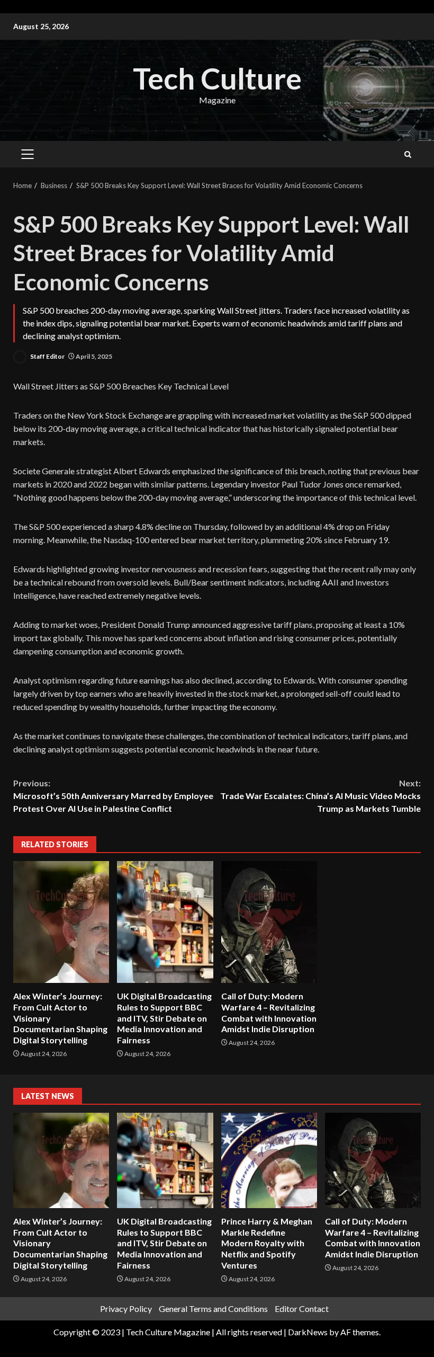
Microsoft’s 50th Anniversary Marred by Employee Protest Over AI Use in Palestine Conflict (113, 795)
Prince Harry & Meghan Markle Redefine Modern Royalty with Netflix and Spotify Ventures (269, 1160)
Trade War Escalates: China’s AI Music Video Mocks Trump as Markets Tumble (320, 795)
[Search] (407, 154)
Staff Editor (47, 356)
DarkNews (308, 1332)
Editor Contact (302, 1308)
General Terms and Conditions (213, 1308)
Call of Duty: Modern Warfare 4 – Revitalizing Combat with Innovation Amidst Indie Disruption (269, 922)
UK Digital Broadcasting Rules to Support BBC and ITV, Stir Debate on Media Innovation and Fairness (165, 922)
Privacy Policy (126, 1308)
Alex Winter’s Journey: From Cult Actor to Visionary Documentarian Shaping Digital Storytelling (61, 922)
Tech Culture (217, 78)
